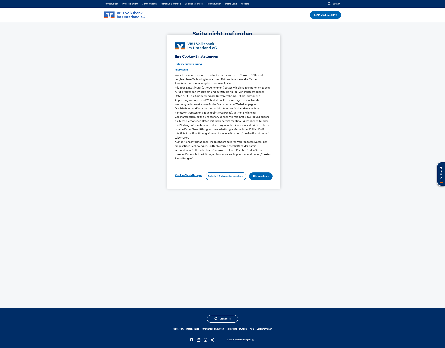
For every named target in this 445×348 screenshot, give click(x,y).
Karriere (245, 3)
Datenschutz (192, 329)
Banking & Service (194, 3)
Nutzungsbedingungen (213, 329)
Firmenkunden (214, 3)
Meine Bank (231, 3)
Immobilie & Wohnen (171, 3)
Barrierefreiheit (264, 329)
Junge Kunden (149, 3)
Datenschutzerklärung (188, 64)
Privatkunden (111, 3)
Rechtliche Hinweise (237, 329)
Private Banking (130, 3)
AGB (252, 329)
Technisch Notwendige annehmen (226, 176)
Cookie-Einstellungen (188, 175)
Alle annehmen (261, 176)
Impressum (178, 329)
